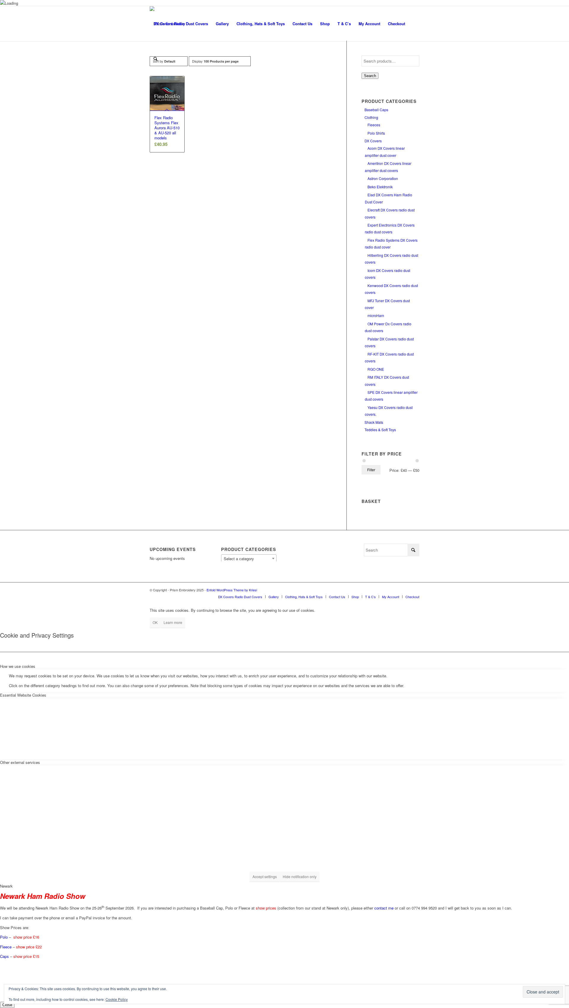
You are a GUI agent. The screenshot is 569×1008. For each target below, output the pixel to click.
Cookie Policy (117, 999)
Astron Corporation (382, 178)
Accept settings (264, 876)
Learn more (173, 622)
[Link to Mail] (414, 589)
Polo (4, 937)
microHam (375, 315)
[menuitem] (181, 23)
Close (7, 1005)
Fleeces (373, 124)
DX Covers (373, 140)
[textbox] (248, 559)
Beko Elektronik (380, 186)
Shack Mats (374, 422)
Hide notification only (300, 876)
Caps (4, 956)
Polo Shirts (376, 133)
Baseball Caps (376, 109)
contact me (384, 908)
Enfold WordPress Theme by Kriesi (232, 589)
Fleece (6, 947)
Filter (371, 469)
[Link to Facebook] (406, 589)
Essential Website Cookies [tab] (23, 695)
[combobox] (248, 558)
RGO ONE (375, 369)
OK (155, 622)
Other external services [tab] (20, 762)
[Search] (155, 58)
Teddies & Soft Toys (380, 429)
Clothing (371, 117)
